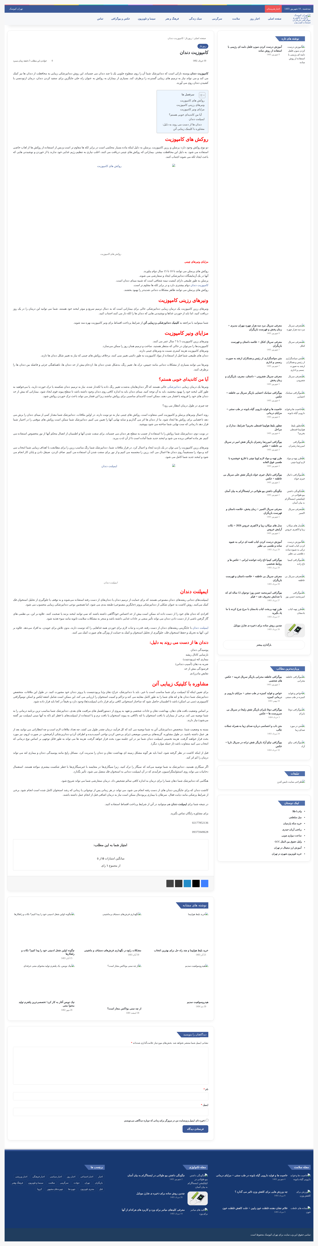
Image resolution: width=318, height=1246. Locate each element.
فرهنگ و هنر (172, 18)
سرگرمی (217, 18)
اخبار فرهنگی (38, 1176)
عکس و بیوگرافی (121, 18)
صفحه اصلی (275, 18)
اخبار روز (255, 18)
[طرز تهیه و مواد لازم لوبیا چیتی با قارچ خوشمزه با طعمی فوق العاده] (295, 463)
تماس (100, 18)
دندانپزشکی (174, 386)
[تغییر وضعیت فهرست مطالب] (200, 95)
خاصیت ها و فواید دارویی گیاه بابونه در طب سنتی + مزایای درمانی (252, 1175)
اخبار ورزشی (21, 1176)
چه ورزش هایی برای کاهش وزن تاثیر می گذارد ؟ (261, 1191)
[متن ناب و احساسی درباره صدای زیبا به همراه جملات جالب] (295, 731)
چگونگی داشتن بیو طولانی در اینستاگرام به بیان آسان (253, 491)
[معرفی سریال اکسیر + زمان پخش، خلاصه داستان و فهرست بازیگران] (295, 514)
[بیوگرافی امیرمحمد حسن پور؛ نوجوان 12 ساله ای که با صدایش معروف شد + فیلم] (295, 598)
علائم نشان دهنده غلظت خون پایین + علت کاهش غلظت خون (255, 1208)
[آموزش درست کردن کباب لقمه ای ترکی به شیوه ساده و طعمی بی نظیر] (295, 547)
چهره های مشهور (55, 1189)
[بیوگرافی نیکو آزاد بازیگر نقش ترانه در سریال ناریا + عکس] (295, 747)
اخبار (100, 1176)
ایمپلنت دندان (196, 119)
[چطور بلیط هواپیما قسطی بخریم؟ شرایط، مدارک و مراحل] (295, 430)
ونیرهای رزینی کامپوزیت (190, 104)
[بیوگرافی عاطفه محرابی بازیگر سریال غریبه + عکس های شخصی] (295, 682)
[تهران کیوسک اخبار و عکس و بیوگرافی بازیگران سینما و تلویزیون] (300, 19)
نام (206, 1089)
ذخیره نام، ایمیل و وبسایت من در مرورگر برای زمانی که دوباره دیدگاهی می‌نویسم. (164, 1120)
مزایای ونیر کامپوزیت (192, 109)
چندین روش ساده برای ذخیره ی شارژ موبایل (258, 625)
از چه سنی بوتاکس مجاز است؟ (124, 1008)
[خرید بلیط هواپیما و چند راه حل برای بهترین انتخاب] (177, 929)
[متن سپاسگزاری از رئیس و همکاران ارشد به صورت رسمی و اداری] (295, 364)
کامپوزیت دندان (199, 285)
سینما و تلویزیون (147, 18)
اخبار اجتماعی (86, 1176)
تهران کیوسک (16, 8)
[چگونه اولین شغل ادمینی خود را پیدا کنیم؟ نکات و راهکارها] (44, 929)
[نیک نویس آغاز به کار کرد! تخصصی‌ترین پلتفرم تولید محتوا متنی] (44, 981)
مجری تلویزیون (87, 1189)
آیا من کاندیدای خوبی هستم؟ (185, 114)
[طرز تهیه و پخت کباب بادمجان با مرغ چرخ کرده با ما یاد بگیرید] (295, 614)
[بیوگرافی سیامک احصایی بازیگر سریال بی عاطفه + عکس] (295, 398)
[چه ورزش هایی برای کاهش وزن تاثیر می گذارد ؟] (300, 1197)
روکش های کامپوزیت (192, 100)
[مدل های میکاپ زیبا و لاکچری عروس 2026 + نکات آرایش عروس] (295, 530)
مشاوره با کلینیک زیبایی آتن (188, 128)
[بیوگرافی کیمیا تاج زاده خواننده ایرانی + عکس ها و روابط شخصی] (295, 565)
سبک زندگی (196, 18)
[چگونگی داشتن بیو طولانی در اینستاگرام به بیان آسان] (295, 497)
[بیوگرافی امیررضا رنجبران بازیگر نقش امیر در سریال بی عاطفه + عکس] (295, 447)
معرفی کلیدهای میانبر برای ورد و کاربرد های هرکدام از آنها (153, 1209)
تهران (87, 1183)
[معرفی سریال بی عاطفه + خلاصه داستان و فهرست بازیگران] (295, 581)
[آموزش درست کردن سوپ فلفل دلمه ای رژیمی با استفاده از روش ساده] (295, 183)
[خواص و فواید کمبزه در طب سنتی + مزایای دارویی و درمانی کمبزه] (295, 698)
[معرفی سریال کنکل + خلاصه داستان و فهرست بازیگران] (295, 347)
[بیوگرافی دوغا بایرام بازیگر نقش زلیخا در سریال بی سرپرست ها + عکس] (295, 714)
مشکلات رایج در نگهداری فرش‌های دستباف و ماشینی (112, 950)
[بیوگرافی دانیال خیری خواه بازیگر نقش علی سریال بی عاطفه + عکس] (295, 480)
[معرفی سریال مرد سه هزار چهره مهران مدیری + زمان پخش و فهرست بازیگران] (295, 330)
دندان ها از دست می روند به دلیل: (182, 124)
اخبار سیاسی (56, 1176)
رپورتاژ (188, 38)
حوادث (77, 1183)
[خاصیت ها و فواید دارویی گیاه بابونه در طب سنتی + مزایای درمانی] (295, 414)
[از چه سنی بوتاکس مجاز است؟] (111, 984)
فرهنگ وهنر (17, 1183)
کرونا (39, 1189)
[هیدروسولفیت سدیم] (177, 981)
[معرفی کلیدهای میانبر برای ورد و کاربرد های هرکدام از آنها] (198, 1215)
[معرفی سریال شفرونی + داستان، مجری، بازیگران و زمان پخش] (295, 381)
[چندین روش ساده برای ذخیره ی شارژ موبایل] (295, 630)
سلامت (236, 18)
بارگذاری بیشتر (264, 644)
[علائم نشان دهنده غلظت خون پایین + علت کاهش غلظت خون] (300, 1213)
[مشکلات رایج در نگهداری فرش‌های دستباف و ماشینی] (111, 929)
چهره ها (71, 1189)
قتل (101, 1189)
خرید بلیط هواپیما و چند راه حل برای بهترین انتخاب (181, 950)
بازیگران (99, 1183)
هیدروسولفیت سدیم (197, 1002)
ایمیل (204, 1105)
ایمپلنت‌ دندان (200, 627)
